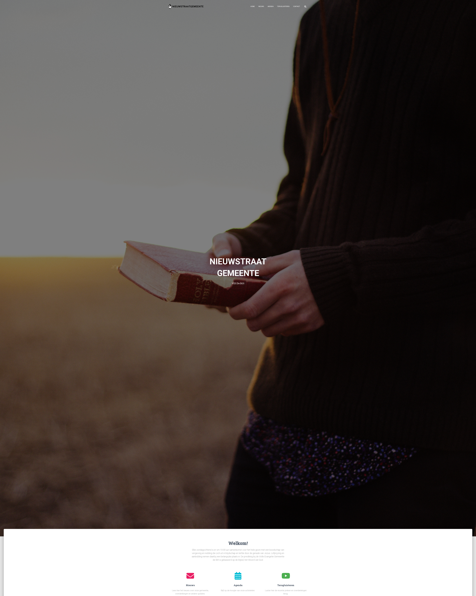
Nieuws (261, 6)
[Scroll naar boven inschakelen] (471, 591)
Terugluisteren (283, 6)
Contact (296, 6)
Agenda (270, 6)
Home (253, 6)
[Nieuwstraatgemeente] (185, 6)
